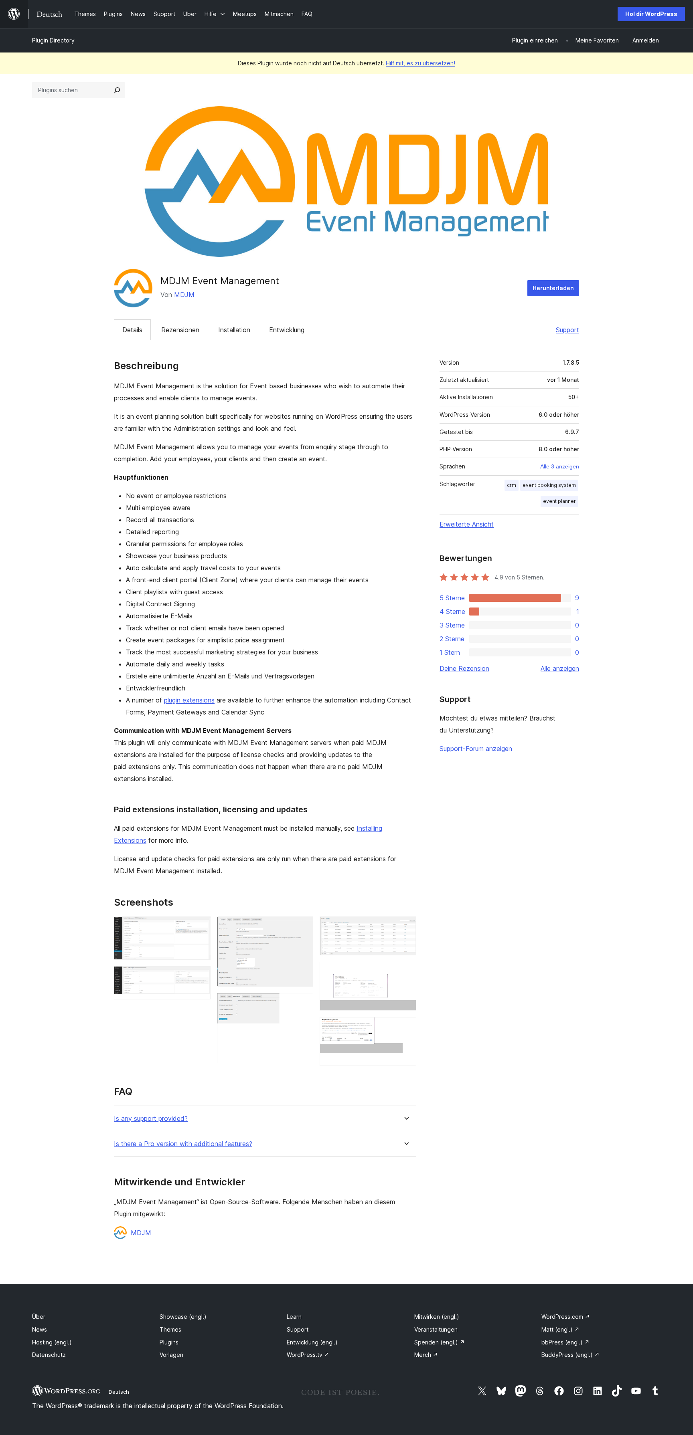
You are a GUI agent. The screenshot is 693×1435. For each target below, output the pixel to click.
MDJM (184, 295)
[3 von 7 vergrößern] (302, 927)
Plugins (169, 1342)
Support (567, 330)
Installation (234, 330)
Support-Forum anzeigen (476, 749)
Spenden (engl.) (439, 1342)
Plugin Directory (53, 40)
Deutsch (119, 1392)
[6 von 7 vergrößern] (405, 973)
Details (132, 330)
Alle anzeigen (560, 668)
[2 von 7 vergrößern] (200, 977)
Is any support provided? (151, 1118)
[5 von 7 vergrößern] (405, 927)
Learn (294, 1316)
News (39, 1329)
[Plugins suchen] (117, 90)
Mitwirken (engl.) (436, 1316)
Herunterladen (553, 288)
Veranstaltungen (436, 1329)
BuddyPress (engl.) (570, 1354)
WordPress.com (565, 1316)
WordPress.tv (308, 1354)
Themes (170, 1329)
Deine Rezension (464, 668)
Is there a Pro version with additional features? (183, 1144)
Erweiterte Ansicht (467, 524)
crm (511, 485)
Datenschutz (49, 1354)
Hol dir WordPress (651, 13)
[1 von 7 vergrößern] (200, 927)
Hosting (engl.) (52, 1342)
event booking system (549, 485)
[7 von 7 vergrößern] (405, 1028)
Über (38, 1316)
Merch (426, 1354)
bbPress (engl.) (565, 1342)
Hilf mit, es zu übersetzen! (420, 63)
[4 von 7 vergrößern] (302, 1004)
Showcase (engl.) (183, 1316)
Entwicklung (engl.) (312, 1342)
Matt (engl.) (560, 1329)
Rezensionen (180, 330)
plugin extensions (189, 700)
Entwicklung (286, 330)
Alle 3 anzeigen (559, 466)
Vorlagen (171, 1354)
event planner (559, 501)
